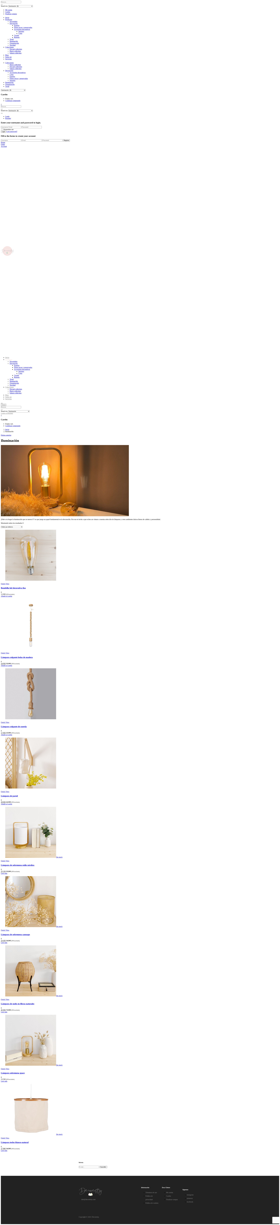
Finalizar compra (11, 14)
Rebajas (16, 37)
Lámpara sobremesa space (13, 1073)
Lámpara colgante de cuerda (14, 726)
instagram (190, 1195)
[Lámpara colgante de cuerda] (30, 719)
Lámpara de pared (9, 796)
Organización (14, 43)
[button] (1, 104)
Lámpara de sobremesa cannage (15, 934)
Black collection (15, 51)
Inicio (7, 18)
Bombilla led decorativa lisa (13, 588)
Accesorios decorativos (22, 29)
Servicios (8, 59)
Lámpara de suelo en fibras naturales (17, 1004)
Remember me (9, 129)
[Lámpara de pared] (30, 788)
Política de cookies (151, 1203)
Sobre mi (8, 57)
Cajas (20, 33)
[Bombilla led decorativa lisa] (30, 580)
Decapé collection (16, 49)
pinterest (190, 1198)
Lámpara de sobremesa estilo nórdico (17, 865)
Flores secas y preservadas (23, 27)
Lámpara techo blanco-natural (15, 1142)
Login (7, 116)
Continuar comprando (12, 101)
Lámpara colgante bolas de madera (17, 657)
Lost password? (11, 131)
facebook (190, 1202)
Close (3, 405)
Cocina (16, 35)
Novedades (13, 21)
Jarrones (21, 31)
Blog (7, 55)
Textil (12, 39)
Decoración (14, 23)
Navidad (13, 45)
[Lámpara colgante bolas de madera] (30, 649)
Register (8, 118)
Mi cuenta (8, 10)
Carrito (7, 12)
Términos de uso (151, 1192)
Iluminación (14, 41)
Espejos (16, 25)
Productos (8, 19)
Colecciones (9, 47)
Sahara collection (15, 53)
